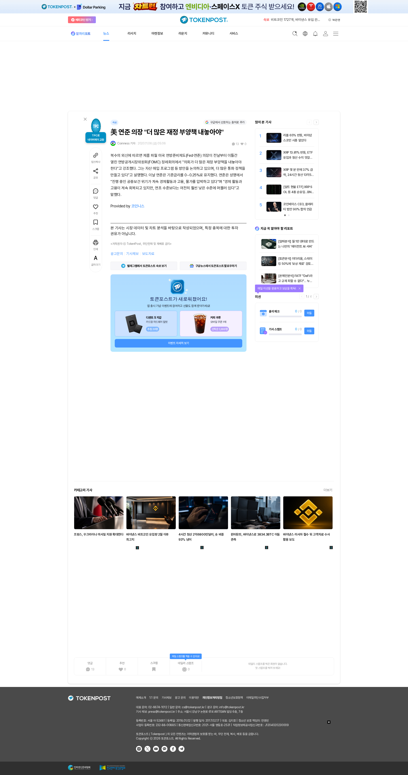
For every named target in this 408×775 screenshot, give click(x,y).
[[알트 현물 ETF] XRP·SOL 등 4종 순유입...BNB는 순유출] (273, 193)
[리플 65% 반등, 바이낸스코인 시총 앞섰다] (273, 141)
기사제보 (132, 254)
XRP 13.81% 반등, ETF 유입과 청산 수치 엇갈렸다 (298, 158)
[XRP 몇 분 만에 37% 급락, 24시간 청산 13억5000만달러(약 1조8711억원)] (273, 176)
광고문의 (116, 254)
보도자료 (148, 254)
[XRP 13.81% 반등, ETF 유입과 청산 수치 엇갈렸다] (273, 159)
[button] (316, 122)
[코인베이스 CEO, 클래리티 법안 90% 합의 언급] (273, 210)
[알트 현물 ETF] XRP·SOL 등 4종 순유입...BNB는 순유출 (298, 192)
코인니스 (137, 206)
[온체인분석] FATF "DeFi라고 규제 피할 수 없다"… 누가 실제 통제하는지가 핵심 (295, 281)
